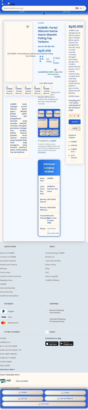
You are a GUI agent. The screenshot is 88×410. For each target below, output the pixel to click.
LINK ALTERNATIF (66, 398)
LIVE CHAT (45, 405)
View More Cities (7, 369)
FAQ (47, 272)
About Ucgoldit (51, 276)
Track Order (5, 272)
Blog (47, 268)
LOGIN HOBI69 (6, 362)
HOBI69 (41, 23)
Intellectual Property (8, 265)
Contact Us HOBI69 (8, 257)
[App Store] (52, 344)
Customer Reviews (53, 261)
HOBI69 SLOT (5, 342)
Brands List (49, 257)
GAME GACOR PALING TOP (10, 350)
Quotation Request (8, 261)
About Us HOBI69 (7, 253)
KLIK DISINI (42, 152)
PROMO (24, 392)
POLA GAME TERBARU (8, 354)
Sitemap (3, 268)
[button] (27, 26)
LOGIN (21, 11)
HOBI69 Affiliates (52, 280)
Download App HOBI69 (54, 253)
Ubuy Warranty (6, 292)
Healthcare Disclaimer (9, 296)
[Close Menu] (2, 4)
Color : (46, 83)
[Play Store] (66, 344)
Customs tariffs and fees (10, 276)
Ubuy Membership (7, 288)
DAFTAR (74, 122)
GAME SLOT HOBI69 (8, 358)
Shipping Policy (6, 280)
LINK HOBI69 (5, 365)
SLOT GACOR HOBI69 (8, 346)
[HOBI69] (11, 4)
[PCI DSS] (5, 381)
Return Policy (50, 265)
